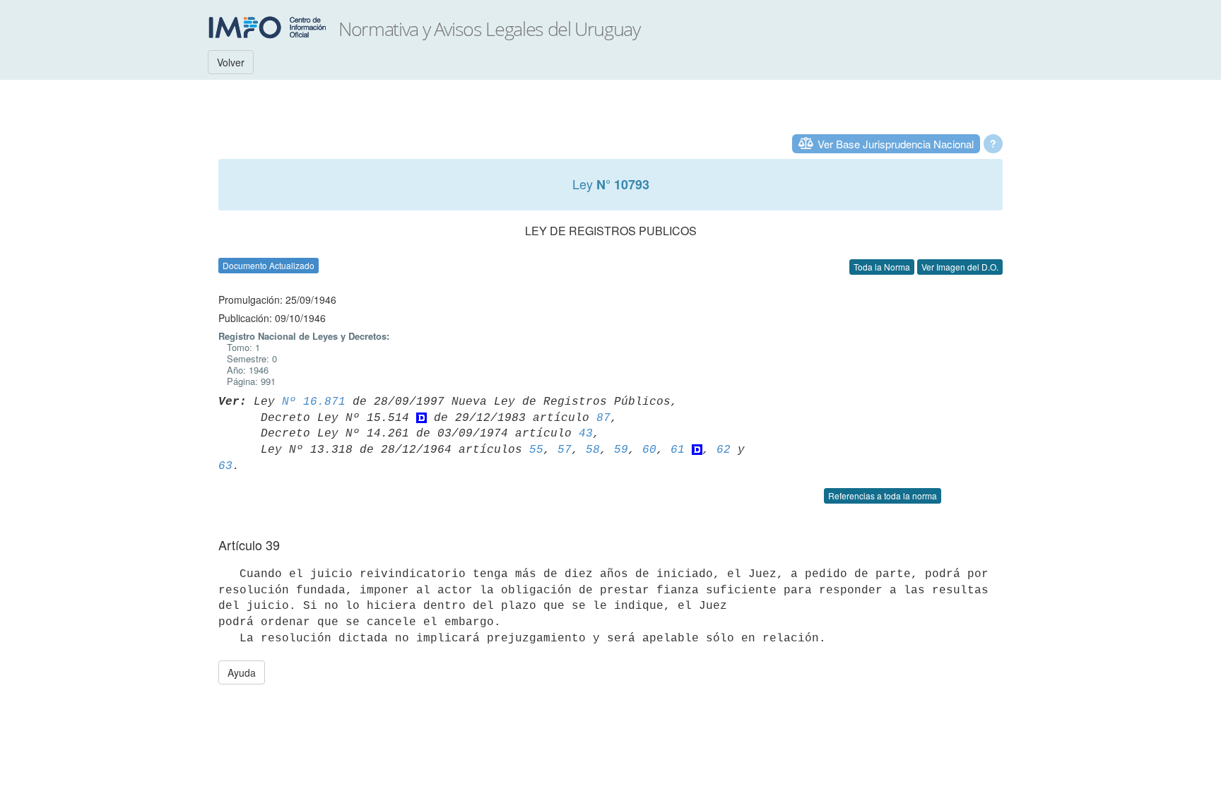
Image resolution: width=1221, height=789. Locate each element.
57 (565, 450)
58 (593, 450)
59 (621, 450)
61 (678, 450)
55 (536, 450)
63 (225, 466)
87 (603, 418)
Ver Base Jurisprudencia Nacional (896, 143)
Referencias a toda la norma (882, 496)
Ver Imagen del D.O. (959, 267)
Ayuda (242, 672)
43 (586, 433)
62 (723, 450)
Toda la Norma (882, 267)
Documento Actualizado (268, 265)
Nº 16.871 (314, 402)
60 (649, 450)
